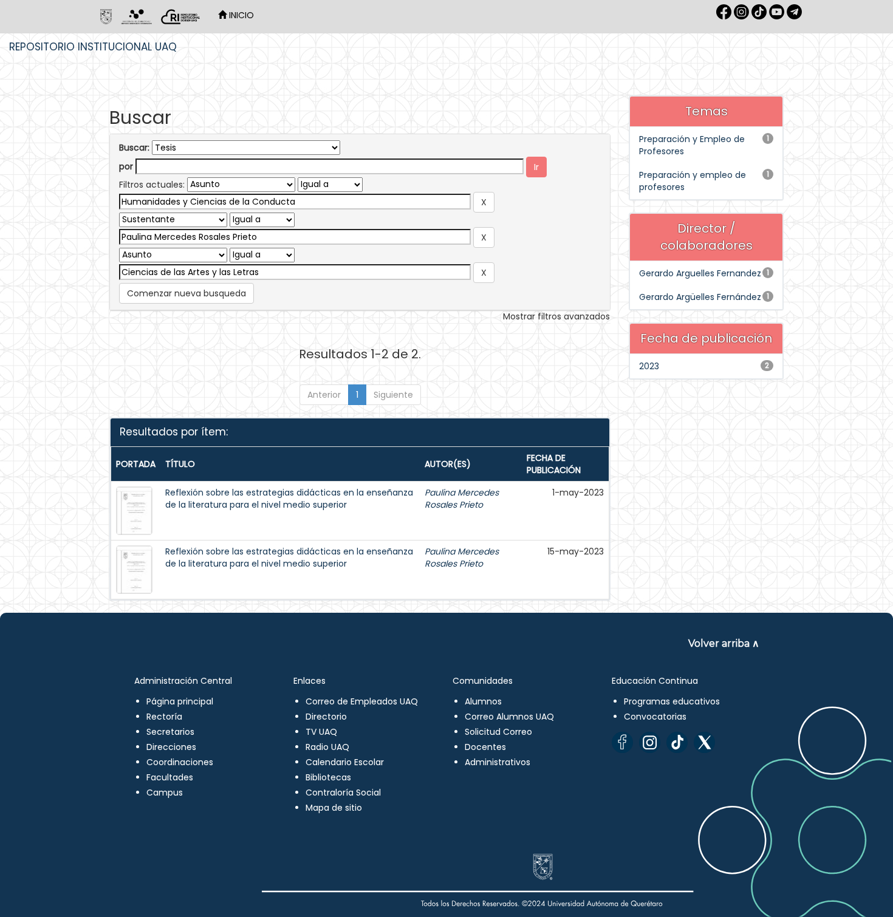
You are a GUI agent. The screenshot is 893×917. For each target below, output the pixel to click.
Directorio (326, 717)
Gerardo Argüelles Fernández (700, 297)
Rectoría (164, 717)
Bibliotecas (328, 777)
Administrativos (497, 762)
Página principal (179, 701)
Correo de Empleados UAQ (362, 701)
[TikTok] (677, 742)
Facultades (169, 777)
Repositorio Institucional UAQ (93, 46)
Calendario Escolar (345, 762)
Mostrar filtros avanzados (556, 316)
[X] (704, 742)
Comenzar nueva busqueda (186, 293)
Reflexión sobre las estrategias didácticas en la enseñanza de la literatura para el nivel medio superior (289, 498)
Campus (164, 792)
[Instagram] (649, 742)
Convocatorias (655, 717)
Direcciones (171, 747)
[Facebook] (622, 742)
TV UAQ (321, 732)
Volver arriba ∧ (723, 643)
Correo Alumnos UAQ (509, 717)
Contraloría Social (343, 792)
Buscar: (134, 147)
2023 (649, 366)
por (126, 166)
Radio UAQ (327, 747)
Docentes (485, 747)
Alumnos (483, 701)
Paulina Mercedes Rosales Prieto (462, 498)
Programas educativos (672, 701)
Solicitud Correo (498, 732)
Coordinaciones (179, 762)
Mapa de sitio (334, 808)
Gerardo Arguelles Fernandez (700, 273)
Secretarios (170, 732)
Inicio (240, 15)
